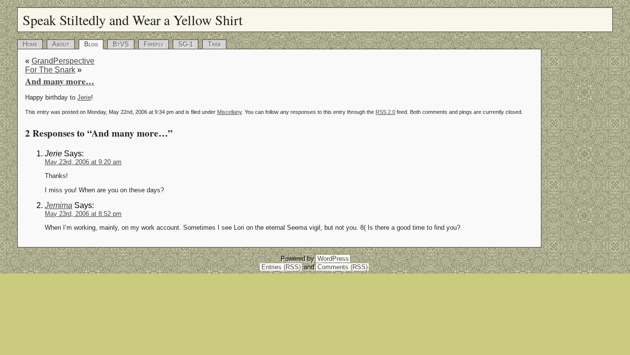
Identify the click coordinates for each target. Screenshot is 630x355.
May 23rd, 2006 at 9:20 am (83, 162)
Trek (214, 44)
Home (30, 44)
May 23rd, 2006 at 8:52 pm (83, 213)
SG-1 (185, 44)
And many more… (59, 80)
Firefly (153, 44)
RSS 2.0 (385, 112)
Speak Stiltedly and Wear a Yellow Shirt (133, 19)
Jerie (84, 97)
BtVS (121, 44)
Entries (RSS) (281, 267)
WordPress (333, 258)
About (60, 44)
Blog (91, 44)
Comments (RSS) (342, 267)
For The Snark (50, 70)
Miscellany (229, 112)
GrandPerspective (63, 61)
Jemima (58, 205)
